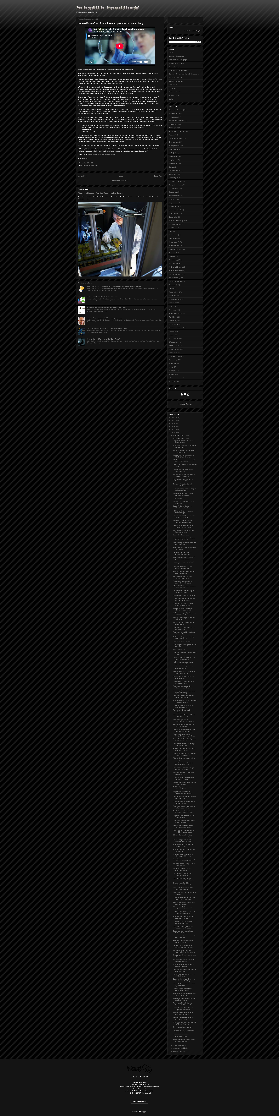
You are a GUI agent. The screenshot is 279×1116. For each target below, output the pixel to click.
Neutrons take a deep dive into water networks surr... (183, 1018)
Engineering (173, 203)
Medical (171, 253)
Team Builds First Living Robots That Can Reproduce (184, 475)
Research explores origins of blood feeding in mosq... (183, 826)
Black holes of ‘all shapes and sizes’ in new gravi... (183, 1035)
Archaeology (173, 117)
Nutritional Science (175, 281)
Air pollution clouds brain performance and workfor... (183, 792)
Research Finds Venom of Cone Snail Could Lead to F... (184, 716)
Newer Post (82, 176)
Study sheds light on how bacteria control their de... (184, 783)
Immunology (173, 242)
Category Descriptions (176, 56)
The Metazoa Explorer (177, 63)
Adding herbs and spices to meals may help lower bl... (184, 994)
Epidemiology (173, 213)
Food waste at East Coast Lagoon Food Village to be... (184, 744)
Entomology (173, 206)
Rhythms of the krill (179, 498)
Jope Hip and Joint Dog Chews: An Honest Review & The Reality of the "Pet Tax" (114, 286)
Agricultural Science (176, 110)
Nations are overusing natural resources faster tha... (183, 663)
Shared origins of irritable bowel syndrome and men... (184, 1040)
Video (171, 367)
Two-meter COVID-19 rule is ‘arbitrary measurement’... (182, 609)
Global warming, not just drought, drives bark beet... (184, 614)
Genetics (172, 228)
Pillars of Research (175, 77)
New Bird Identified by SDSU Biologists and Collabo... (183, 927)
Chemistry (172, 178)
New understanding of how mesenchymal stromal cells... (184, 879)
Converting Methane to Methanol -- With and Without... (184, 1023)
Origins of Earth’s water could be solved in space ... (184, 441)
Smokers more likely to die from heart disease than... (184, 658)
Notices (171, 52)
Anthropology (173, 113)
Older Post (157, 176)
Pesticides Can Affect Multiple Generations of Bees (183, 494)
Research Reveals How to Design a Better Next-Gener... (184, 754)
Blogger (143, 1112)
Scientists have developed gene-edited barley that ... (184, 802)
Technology (173, 360)
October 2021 (178, 1045)
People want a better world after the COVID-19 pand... (184, 516)
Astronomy (173, 124)
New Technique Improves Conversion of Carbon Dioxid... (184, 720)
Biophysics (172, 160)
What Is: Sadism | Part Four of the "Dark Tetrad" (103, 339)
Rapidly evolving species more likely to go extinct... (183, 965)
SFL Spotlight (173, 342)
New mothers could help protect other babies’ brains (184, 672)
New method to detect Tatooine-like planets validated (184, 917)
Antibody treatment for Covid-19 (184, 595)
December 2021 (179, 435)
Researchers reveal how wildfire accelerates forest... (184, 821)
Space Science (174, 349)
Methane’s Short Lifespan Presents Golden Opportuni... (184, 951)
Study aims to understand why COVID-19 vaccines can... (183, 456)
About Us (172, 88)
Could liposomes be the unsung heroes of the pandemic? (184, 860)
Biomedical (173, 156)
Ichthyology (173, 238)
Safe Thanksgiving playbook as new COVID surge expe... (183, 831)
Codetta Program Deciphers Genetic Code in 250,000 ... (183, 989)
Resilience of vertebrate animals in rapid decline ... (184, 706)
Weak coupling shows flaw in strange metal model (183, 1013)
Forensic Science (175, 224)
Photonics (172, 303)
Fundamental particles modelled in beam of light (184, 633)
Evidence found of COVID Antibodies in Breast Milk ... (183, 884)
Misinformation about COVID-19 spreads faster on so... (184, 558)
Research (172, 331)
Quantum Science (175, 328)
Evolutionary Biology (176, 221)
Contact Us (173, 85)
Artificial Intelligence (176, 120)
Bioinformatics (174, 149)
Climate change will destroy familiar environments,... (182, 836)
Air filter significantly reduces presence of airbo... (183, 788)
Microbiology (173, 260)
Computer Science (175, 185)
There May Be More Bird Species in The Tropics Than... (184, 740)
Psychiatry (172, 317)
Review (171, 335)
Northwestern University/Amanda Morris (101, 155)
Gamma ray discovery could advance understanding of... (183, 946)
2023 (173, 426)
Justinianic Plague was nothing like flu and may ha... (183, 638)
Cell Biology (173, 174)
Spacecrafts (173, 353)
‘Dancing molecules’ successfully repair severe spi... (184, 903)
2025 (173, 421)
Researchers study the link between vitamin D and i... (182, 687)
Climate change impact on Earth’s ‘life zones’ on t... (184, 797)
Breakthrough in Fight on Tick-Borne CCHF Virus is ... (183, 682)
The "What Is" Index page (178, 60)
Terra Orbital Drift (179, 649)
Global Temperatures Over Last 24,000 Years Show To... (184, 912)
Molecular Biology (175, 267)
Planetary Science (175, 313)
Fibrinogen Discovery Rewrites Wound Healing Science (100, 193)
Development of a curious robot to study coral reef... (184, 936)
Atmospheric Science (176, 131)
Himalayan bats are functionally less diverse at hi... (184, 563)
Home (120, 176)
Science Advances (155, 79)
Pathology (172, 295)
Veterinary (172, 363)
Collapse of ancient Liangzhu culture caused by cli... (183, 567)
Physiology (173, 310)
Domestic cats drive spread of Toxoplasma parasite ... (183, 922)
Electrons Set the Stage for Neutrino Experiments (182, 553)
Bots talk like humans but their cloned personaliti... (183, 480)
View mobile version (120, 180)
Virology (172, 370)
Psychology (173, 320)
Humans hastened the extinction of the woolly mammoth (184, 898)
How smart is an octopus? (182, 642)
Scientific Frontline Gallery (178, 70)
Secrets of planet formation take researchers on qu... (184, 572)
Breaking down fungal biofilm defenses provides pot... (183, 855)
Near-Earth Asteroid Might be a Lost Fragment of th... (183, 888)
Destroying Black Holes (181, 535)
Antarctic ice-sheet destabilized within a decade (183, 677)
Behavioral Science (175, 138)
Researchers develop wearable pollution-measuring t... (183, 696)
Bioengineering (174, 145)
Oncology (172, 285)
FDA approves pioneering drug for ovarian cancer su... (184, 489)
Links (171, 99)
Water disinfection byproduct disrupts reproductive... (182, 577)
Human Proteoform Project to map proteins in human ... (183, 764)
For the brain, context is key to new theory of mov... (183, 591)
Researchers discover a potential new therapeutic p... (184, 446)
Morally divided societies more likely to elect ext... (183, 531)
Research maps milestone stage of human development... (184, 730)
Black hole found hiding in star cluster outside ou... (183, 932)
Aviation (172, 135)
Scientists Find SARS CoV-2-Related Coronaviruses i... (183, 604)
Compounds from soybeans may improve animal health (184, 599)
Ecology (172, 199)
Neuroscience (174, 278)
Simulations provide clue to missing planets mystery (182, 840)
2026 (173, 418)
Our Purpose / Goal (176, 81)
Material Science (175, 249)
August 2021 (178, 1051)
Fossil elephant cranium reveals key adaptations (184, 985)
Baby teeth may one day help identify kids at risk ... (183, 941)
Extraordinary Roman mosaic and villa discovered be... (184, 543)
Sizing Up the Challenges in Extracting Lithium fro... (182, 507)
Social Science (174, 346)
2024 (173, 423)
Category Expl (174, 170)
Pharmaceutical (174, 299)
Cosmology (173, 192)
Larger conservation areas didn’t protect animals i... (184, 816)
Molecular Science (175, 270)
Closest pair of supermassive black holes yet (183, 470)
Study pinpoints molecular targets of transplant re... (184, 956)
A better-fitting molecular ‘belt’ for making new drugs (104, 318)
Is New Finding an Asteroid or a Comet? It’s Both (184, 845)
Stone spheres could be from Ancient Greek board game (106, 307)
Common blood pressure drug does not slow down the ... (183, 778)
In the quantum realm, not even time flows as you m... (184, 539)
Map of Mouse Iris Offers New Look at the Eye (183, 773)
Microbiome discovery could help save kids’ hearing (184, 999)
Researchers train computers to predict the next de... (184, 807)
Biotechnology (174, 163)
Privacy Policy (174, 95)
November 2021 (179, 438)
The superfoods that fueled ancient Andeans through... (183, 485)
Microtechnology (174, 263)
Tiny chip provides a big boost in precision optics (184, 864)
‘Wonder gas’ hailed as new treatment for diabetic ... (182, 908)
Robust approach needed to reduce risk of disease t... (182, 582)
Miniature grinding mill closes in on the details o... (184, 451)
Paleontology (173, 292)
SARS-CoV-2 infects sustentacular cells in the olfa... (184, 587)
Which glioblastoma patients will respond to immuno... (184, 461)
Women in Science (175, 378)
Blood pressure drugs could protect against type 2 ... (182, 874)
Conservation (173, 188)
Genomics (172, 231)
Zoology (172, 381)
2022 (173, 429)
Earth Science (174, 195)
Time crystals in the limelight (182, 1027)
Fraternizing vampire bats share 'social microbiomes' (184, 749)
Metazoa (172, 256)
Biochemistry (173, 142)
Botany (171, 167)
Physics (171, 306)
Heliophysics (173, 235)
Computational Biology (177, 181)
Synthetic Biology (175, 356)
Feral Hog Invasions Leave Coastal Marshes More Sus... (184, 735)
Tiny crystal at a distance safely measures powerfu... (183, 960)
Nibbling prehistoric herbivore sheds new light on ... (183, 512)
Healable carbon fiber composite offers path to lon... (184, 1031)
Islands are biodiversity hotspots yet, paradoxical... (184, 628)
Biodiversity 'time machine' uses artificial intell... (184, 975)
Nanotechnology (174, 274)
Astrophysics (173, 128)
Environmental (174, 210)
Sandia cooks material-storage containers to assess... (183, 768)
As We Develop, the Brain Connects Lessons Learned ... (184, 812)
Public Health (173, 324)
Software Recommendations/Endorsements (184, 74)
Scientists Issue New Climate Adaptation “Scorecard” (183, 1008)
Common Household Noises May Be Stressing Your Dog (184, 980)
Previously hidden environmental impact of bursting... (184, 692)
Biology (85, 165)
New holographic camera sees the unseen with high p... (184, 701)
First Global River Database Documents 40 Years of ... (182, 1004)
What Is (171, 374)
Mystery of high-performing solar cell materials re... (184, 623)
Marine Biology (174, 245)
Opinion (171, 288)
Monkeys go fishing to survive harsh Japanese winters (183, 521)
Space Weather (174, 67)
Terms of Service (175, 92)
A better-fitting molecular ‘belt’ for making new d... (184, 759)
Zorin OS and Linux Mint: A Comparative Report (103, 297)
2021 (173, 432)
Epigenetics (173, 217)
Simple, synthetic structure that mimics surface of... (183, 725)
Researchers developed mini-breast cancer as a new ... (183, 526)
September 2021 (179, 1048)
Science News (94, 165)
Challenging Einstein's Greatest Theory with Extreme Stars (107, 328)
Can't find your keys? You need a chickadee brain (184, 970)
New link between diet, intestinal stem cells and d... (184, 668)
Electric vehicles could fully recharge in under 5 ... (182, 869)
